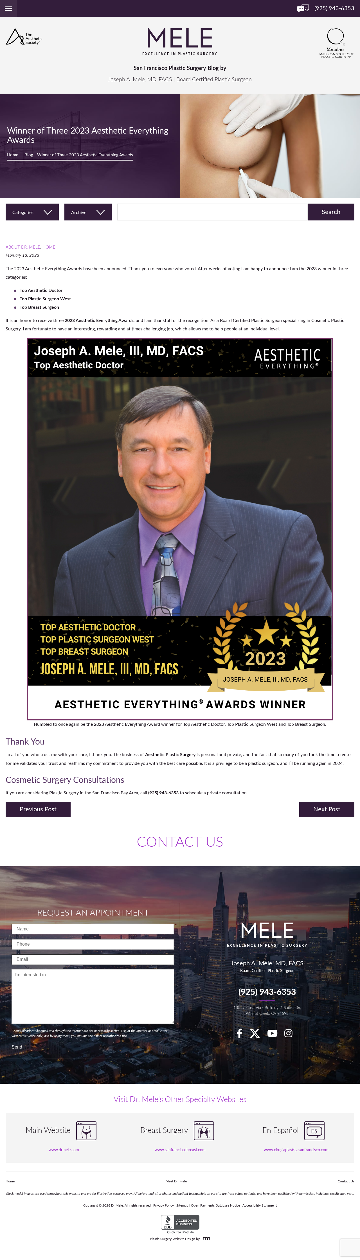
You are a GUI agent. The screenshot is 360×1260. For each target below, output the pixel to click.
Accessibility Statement (259, 1205)
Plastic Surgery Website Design (172, 1239)
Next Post (326, 809)
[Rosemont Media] (205, 1239)
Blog (28, 155)
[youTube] (275, 1035)
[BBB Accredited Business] (180, 1224)
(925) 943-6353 (267, 992)
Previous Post (38, 809)
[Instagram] (291, 1035)
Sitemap (182, 1205)
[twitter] (257, 1035)
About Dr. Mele (23, 247)
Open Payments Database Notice (215, 1205)
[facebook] (242, 1035)
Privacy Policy (163, 1205)
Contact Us (346, 1181)
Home (12, 155)
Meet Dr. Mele (176, 1181)
